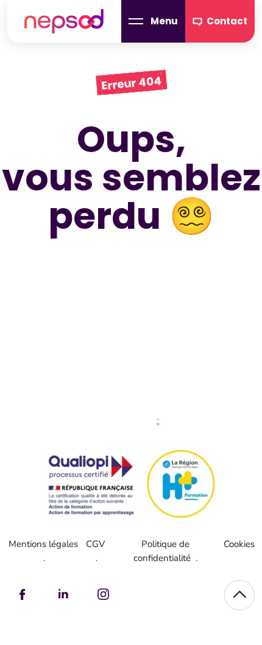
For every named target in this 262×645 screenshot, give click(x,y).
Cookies (239, 544)
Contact (227, 21)
